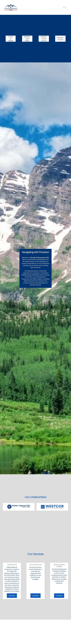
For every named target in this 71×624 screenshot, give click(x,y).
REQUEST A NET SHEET (27, 39)
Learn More (12, 595)
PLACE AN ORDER (10, 39)
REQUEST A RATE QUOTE (44, 39)
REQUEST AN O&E (60, 39)
